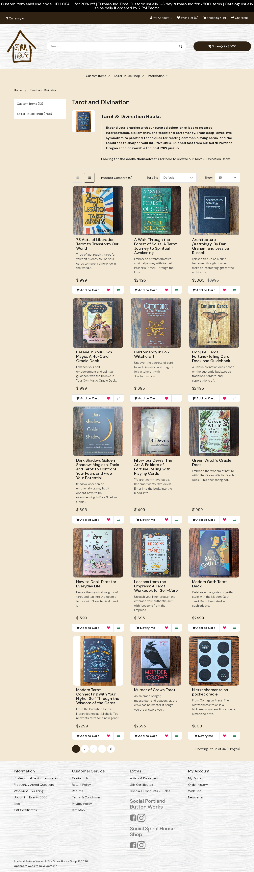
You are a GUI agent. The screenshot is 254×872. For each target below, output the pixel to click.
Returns (77, 791)
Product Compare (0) (116, 178)
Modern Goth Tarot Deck (209, 583)
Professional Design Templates (36, 778)
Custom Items (96, 76)
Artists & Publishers (144, 778)
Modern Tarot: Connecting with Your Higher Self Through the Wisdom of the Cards (97, 696)
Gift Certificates (25, 810)
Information (156, 76)
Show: (209, 178)
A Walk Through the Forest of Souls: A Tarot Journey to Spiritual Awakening (155, 246)
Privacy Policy (82, 804)
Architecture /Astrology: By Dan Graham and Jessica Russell (210, 246)
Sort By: (152, 178)
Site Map (78, 810)
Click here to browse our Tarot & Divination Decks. (194, 159)
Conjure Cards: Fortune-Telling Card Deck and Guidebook (211, 356)
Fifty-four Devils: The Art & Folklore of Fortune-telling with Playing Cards (153, 467)
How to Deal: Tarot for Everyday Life (96, 583)
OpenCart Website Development (35, 866)
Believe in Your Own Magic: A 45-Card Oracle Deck (94, 356)
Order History (198, 785)
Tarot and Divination (43, 90)
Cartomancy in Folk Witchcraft (151, 354)
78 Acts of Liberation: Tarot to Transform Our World (97, 243)
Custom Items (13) (30, 104)
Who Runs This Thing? (29, 791)
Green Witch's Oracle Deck (211, 462)
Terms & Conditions (86, 797)
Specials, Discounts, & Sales (150, 791)
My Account (197, 778)
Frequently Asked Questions (34, 785)
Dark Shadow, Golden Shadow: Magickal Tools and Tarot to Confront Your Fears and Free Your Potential (97, 469)
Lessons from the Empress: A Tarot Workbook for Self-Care (156, 586)
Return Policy (81, 785)
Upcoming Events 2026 (30, 797)
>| (111, 749)
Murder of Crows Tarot (154, 690)
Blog (17, 804)
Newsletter (196, 797)
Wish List (194, 791)
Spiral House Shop (127, 76)
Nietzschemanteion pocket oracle (210, 692)
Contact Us (80, 778)
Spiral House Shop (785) (34, 114)
